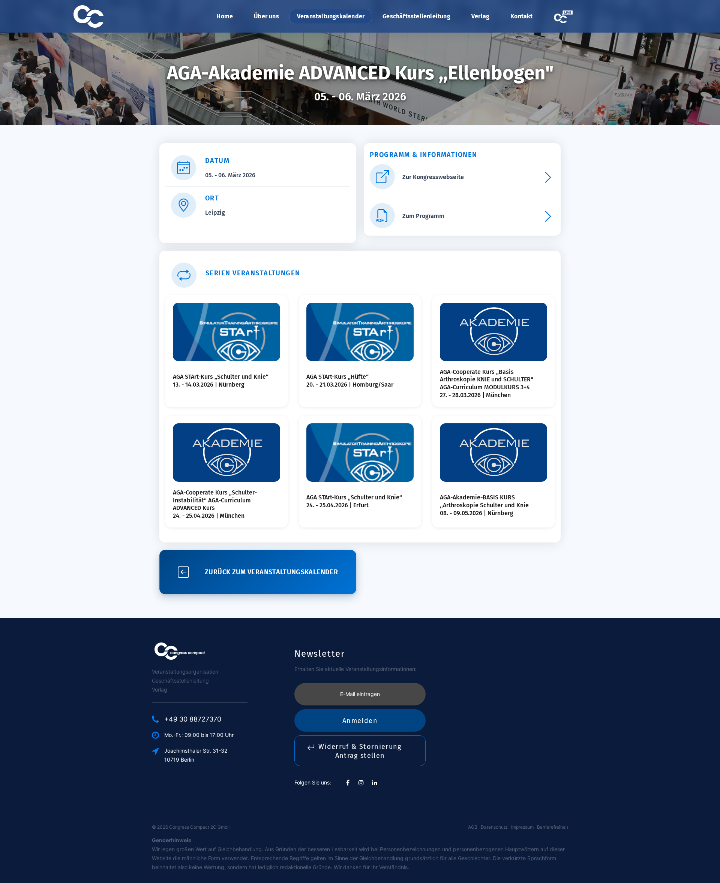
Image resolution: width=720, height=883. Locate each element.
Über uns (266, 16)
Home (224, 16)
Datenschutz (494, 827)
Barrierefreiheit (552, 827)
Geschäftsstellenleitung (416, 16)
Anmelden (360, 721)
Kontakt (521, 16)
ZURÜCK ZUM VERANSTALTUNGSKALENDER (271, 572)
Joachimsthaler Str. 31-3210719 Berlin (195, 755)
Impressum (522, 827)
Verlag (480, 16)
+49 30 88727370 (192, 719)
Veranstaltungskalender (330, 16)
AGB (472, 827)
